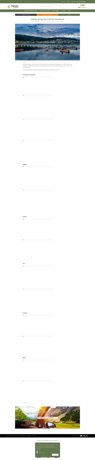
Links (17, 435)
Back (25, 402)
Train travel (56, 10)
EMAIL (77, 1)
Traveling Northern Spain (30, 10)
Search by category (47, 14)
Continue (55, 454)
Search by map (25, 14)
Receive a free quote (48, 417)
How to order (9, 435)
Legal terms (29, 435)
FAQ (69, 14)
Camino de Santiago (45, 10)
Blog (69, 10)
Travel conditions (22, 435)
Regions (63, 10)
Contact (68, 1)
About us (63, 1)
